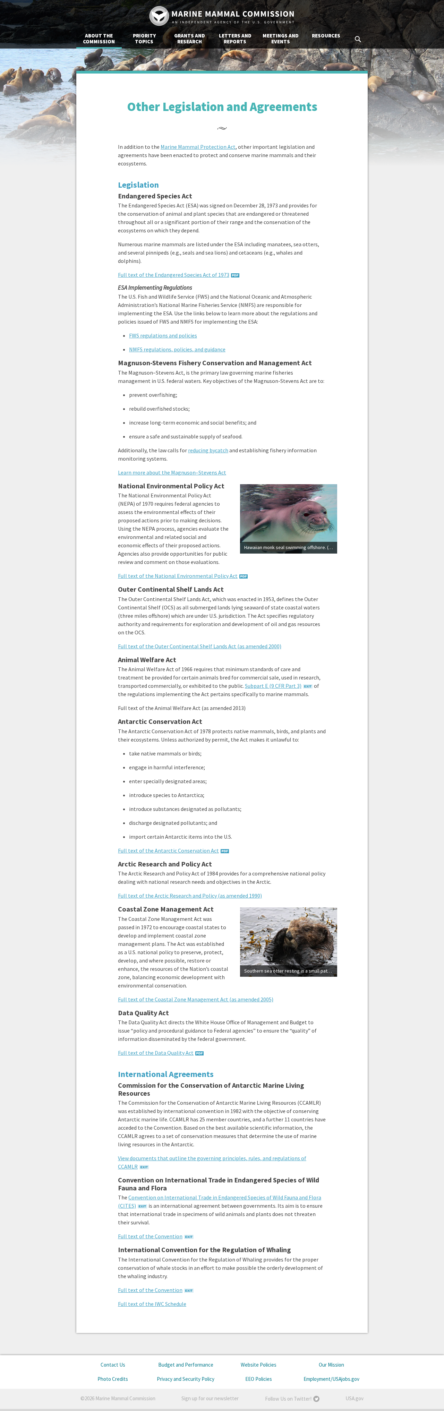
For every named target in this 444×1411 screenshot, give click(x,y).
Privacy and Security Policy (185, 1379)
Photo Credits (112, 1379)
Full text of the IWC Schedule (152, 1303)
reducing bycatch (208, 450)
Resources (326, 35)
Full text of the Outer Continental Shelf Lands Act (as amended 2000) (199, 646)
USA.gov (354, 1398)
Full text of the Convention (150, 1236)
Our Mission (331, 1364)
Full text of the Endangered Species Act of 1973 (173, 274)
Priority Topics (144, 38)
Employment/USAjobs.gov (331, 1379)
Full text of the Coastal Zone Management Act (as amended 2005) (195, 999)
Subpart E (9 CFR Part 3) (273, 685)
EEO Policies (258, 1379)
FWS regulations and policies (163, 335)
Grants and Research (189, 38)
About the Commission (99, 38)
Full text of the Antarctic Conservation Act (168, 850)
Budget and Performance (185, 1364)
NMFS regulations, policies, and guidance (177, 349)
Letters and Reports (235, 38)
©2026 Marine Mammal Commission (117, 1398)
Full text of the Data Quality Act (156, 1052)
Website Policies (258, 1364)
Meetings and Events (281, 38)
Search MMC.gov (358, 39)
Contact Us (113, 1364)
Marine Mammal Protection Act (198, 146)
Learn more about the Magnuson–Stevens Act (172, 472)
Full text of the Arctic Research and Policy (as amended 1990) (190, 895)
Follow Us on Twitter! (288, 1398)
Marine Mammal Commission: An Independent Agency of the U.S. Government (222, 16)
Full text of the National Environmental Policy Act (178, 575)
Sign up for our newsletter (210, 1398)
